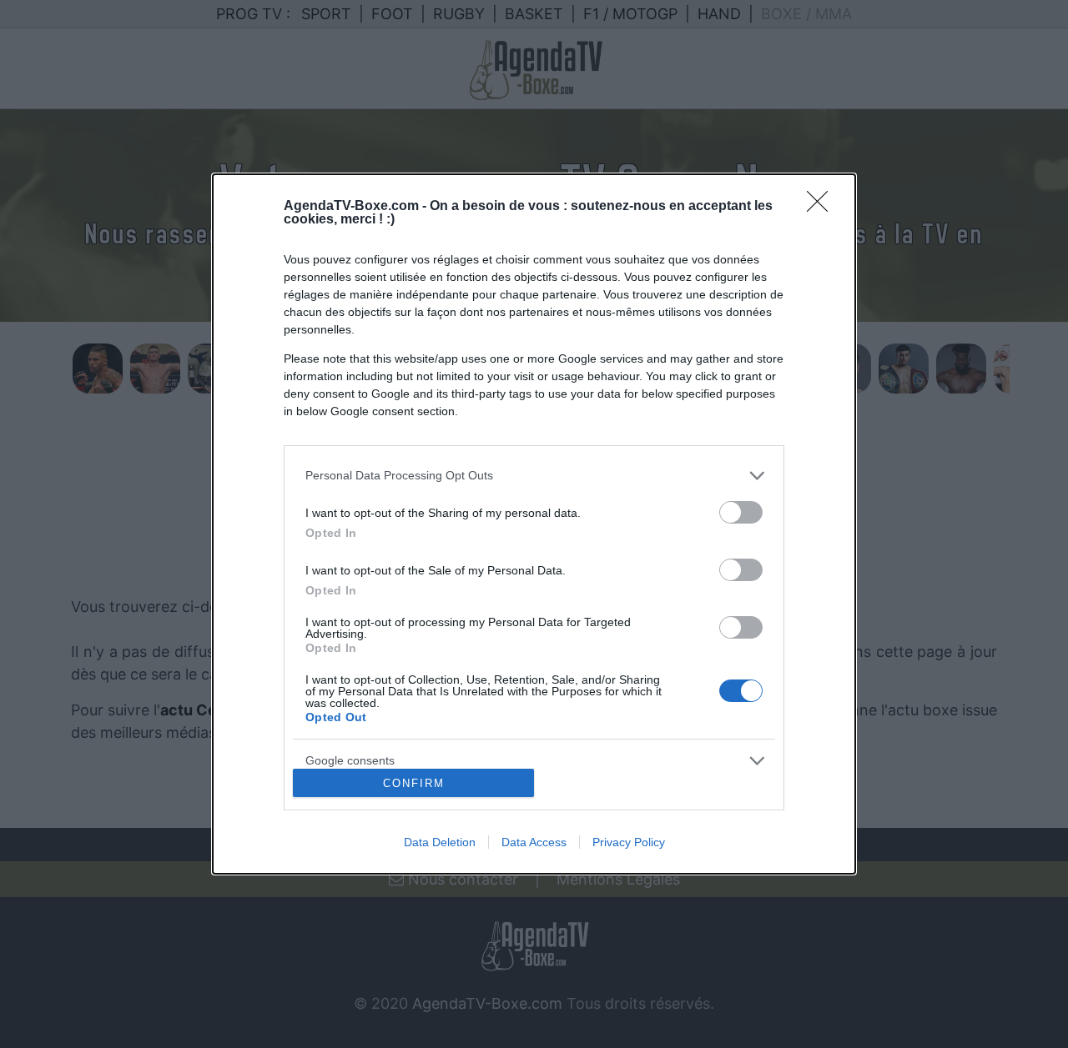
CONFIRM (414, 783)
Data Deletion (440, 842)
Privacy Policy (628, 842)
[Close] (823, 207)
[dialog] (534, 524)
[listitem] (534, 475)
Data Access (534, 842)
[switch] (741, 512)
